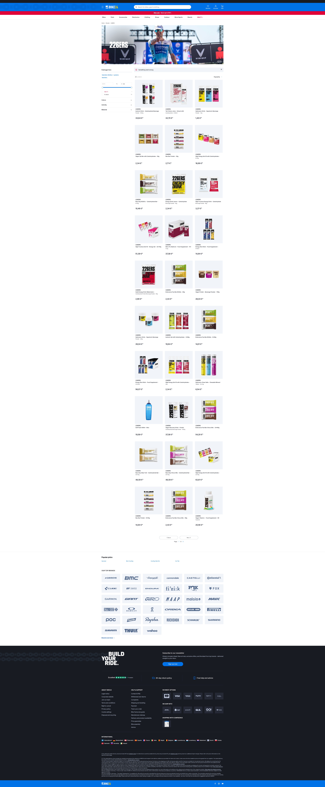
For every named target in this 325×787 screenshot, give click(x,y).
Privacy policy (106, 709)
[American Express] (187, 696)
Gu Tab (177, 561)
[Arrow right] (161, 93)
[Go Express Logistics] (208, 710)
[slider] (102, 87)
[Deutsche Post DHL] (166, 710)
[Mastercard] (166, 696)
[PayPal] (198, 696)
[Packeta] (219, 710)
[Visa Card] (177, 696)
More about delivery (218, 766)
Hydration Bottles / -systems (110, 75)
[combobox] (209, 77)
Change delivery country (133, 759)
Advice (133, 727)
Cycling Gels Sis (155, 561)
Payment (134, 706)
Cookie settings (106, 712)
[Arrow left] (136, 93)
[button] (117, 100)
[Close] (221, 69)
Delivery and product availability (141, 718)
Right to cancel (106, 706)
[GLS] (198, 710)
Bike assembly (135, 724)
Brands (107, 23)
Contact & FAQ (135, 694)
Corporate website (107, 697)
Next (188, 537)
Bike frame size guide (138, 712)
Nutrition (104, 77)
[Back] (218, 61)
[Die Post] (187, 710)
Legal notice (105, 694)
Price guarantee (136, 721)
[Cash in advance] (219, 696)
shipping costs (132, 753)
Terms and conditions (108, 703)
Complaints (134, 700)
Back (169, 537)
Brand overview (107, 638)
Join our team (106, 700)
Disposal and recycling (109, 715)
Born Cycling (129, 561)
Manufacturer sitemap (138, 715)
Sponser (104, 561)
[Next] (220, 61)
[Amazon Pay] (208, 696)
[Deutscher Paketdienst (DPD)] (177, 710)
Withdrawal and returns (138, 697)
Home (103, 23)
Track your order (136, 709)
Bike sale (157, 13)
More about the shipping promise (213, 769)
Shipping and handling (138, 703)
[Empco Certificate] (166, 723)
